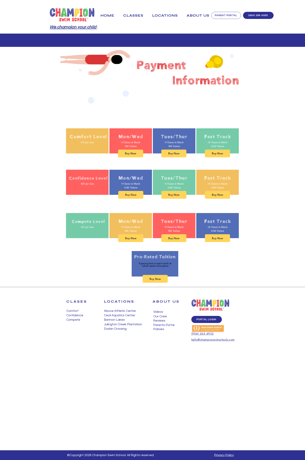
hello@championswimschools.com (213, 340)
